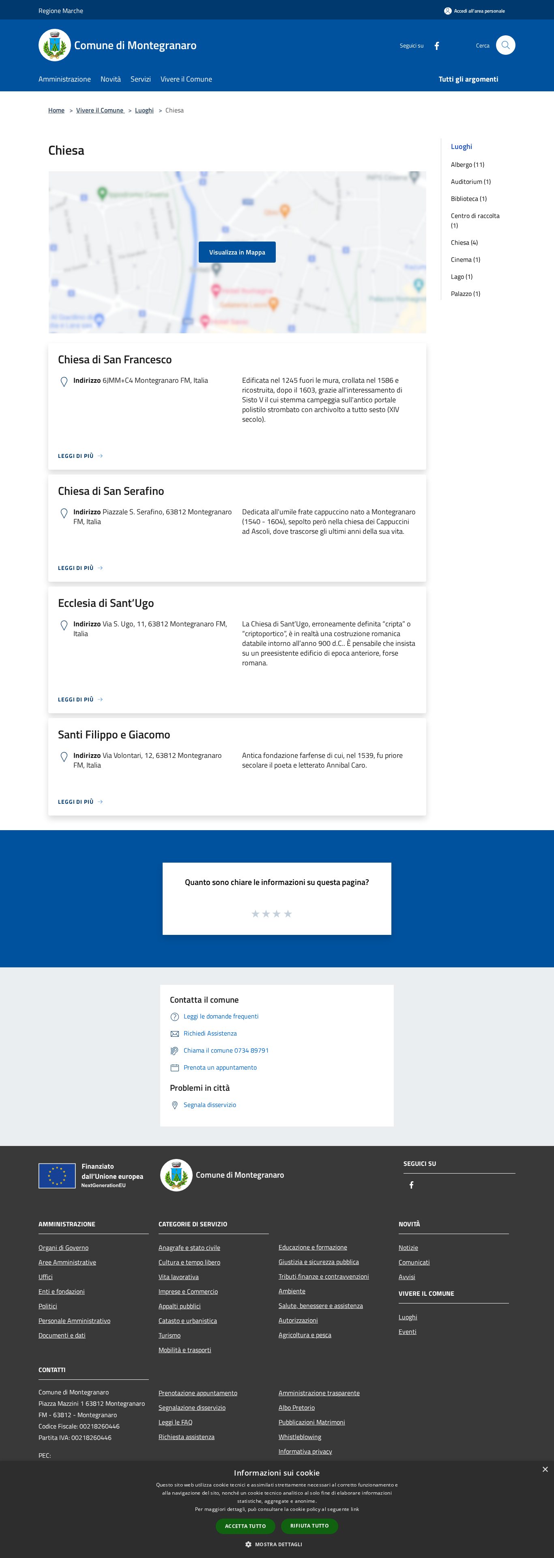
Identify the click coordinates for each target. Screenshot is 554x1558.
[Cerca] (505, 45)
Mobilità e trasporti (185, 1350)
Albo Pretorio (297, 1407)
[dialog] (277, 1509)
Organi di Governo (63, 1247)
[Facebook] (433, 44)
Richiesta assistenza (187, 1436)
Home (56, 110)
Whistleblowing (300, 1436)
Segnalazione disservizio (192, 1407)
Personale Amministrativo (74, 1320)
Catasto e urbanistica (188, 1320)
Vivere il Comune (100, 110)
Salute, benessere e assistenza (321, 1305)
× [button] (545, 1470)
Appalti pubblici (180, 1306)
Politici (48, 1306)
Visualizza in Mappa (237, 252)
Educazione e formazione (313, 1247)
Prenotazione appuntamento (198, 1393)
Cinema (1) (465, 259)
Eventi (408, 1331)
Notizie (408, 1247)
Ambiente (292, 1291)
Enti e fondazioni (62, 1291)
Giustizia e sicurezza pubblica (319, 1262)
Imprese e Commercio (188, 1291)
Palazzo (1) (465, 293)
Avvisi (407, 1277)
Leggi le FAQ (176, 1422)
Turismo (169, 1335)
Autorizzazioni (298, 1320)
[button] (276, 1544)
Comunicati (414, 1262)
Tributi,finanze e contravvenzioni (324, 1276)
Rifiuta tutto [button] (309, 1525)
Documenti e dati (62, 1335)
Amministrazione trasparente (319, 1393)
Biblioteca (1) (469, 198)
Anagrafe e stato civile (189, 1247)
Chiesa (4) (464, 242)
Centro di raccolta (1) (475, 220)
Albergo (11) (467, 164)
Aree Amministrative (67, 1262)
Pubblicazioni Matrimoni (312, 1422)
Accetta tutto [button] (245, 1526)
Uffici (46, 1277)
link (355, 1509)
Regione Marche (61, 10)
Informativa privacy (305, 1451)
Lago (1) (461, 276)
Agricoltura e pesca (305, 1335)
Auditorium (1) (471, 181)
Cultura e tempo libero (189, 1262)
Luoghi (144, 110)
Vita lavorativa (179, 1277)
